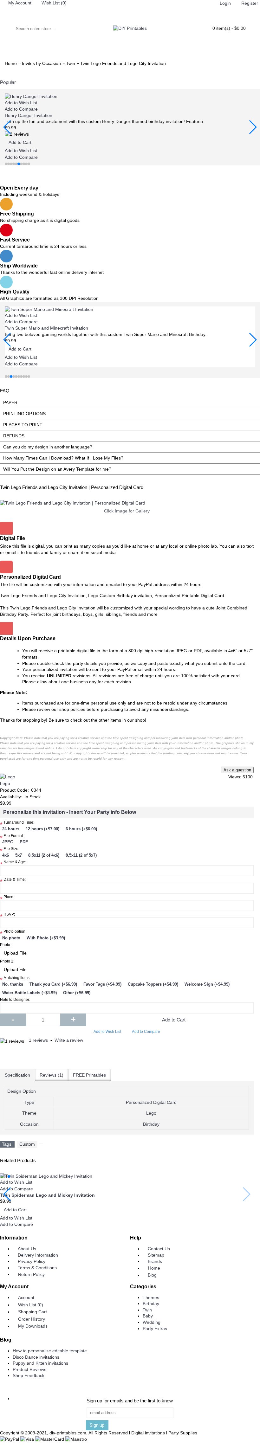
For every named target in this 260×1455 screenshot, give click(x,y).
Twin (147, 1309)
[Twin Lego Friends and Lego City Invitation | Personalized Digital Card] (127, 503)
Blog (152, 1275)
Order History (31, 1319)
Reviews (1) (51, 1075)
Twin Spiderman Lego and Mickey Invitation (47, 1195)
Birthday (151, 1303)
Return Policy (31, 1274)
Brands (155, 1261)
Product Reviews (29, 1369)
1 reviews (38, 1040)
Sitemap (156, 1255)
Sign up (97, 1425)
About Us (27, 1248)
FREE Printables (89, 1075)
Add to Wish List (107, 1031)
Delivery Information (38, 1255)
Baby (148, 1315)
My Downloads (33, 1326)
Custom (27, 1144)
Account (26, 1297)
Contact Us (159, 1248)
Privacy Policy (31, 1261)
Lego (5, 783)
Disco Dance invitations (36, 1357)
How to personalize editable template (50, 1350)
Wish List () (30, 1304)
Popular (8, 82)
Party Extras (155, 1328)
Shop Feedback (28, 1375)
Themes (151, 1297)
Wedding (151, 1322)
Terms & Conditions (37, 1267)
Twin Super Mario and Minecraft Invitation (46, 328)
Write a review (69, 1040)
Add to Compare (146, 1031)
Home (154, 1268)
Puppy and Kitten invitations (40, 1363)
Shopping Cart (32, 1311)
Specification (17, 1075)
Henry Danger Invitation (28, 115)
